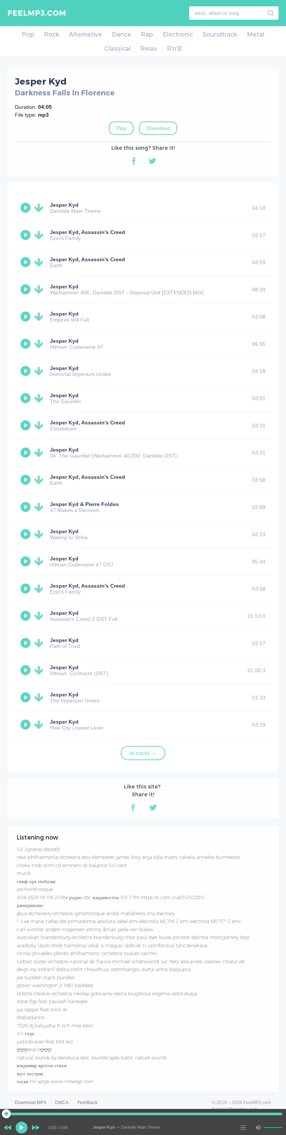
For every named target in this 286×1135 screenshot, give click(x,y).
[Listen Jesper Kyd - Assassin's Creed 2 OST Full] (26, 616)
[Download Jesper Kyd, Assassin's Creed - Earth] (40, 262)
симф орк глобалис (36, 881)
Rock (51, 34)
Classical (117, 48)
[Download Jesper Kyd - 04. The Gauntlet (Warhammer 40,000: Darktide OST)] (40, 453)
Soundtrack (220, 34)
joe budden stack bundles (45, 977)
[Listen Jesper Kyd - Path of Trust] (26, 643)
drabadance (30, 1017)
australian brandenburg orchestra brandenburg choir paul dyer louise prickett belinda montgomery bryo (133, 937)
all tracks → (143, 753)
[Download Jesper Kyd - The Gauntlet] (40, 398)
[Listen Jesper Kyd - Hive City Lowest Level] (26, 725)
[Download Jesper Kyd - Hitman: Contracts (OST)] (40, 670)
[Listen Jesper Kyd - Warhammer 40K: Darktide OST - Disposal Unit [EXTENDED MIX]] (26, 289)
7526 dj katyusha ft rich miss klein (55, 1025)
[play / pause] (22, 1128)
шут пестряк (30, 1073)
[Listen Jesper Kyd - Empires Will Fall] (26, 317)
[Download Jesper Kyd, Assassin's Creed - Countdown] (40, 425)
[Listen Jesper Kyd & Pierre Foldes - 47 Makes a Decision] (26, 507)
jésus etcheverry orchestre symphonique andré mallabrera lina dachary (96, 913)
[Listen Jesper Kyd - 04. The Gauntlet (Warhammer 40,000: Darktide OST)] (26, 453)
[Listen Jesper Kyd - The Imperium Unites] (26, 698)
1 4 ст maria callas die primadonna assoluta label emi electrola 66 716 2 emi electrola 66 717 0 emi (129, 921)
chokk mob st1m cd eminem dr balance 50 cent (72, 865)
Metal (255, 34)
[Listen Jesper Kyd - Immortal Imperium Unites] (26, 371)
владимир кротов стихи (42, 1065)
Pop (28, 34)
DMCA (62, 1102)
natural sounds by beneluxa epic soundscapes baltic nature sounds (92, 1057)
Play (121, 128)
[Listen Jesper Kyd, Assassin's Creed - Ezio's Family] (26, 235)
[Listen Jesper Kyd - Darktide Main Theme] (26, 208)
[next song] (35, 1127)
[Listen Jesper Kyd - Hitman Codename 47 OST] (26, 562)
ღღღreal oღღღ (34, 1049)
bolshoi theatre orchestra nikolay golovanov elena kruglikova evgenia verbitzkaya (107, 993)
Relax (148, 48)
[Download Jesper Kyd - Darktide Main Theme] (40, 208)
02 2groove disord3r (38, 849)
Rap (147, 34)
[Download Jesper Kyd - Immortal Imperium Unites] (40, 371)
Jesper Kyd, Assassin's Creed (87, 232)
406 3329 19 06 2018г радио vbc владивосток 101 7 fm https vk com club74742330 (110, 897)
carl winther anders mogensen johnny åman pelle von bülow (85, 929)
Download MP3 (30, 1102)
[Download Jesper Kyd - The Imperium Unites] (40, 698)
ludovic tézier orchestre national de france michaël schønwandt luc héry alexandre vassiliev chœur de (131, 961)
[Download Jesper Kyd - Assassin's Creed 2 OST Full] (40, 616)
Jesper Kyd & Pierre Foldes (84, 504)
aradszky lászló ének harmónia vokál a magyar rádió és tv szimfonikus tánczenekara (112, 945)
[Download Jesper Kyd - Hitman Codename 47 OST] (40, 562)
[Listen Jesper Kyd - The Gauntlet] (26, 398)
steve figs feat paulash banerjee (52, 1001)
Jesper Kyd (64, 205)
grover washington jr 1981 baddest (55, 985)
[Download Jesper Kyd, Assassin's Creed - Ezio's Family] (40, 235)
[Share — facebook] (133, 161)
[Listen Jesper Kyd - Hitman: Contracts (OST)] (26, 670)
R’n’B (174, 48)
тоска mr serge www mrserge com (55, 1081)
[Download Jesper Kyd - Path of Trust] (40, 643)
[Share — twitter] (152, 161)
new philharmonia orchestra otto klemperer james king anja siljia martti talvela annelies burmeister (128, 857)
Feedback (87, 1102)
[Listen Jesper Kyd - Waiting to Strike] (26, 534)
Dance (121, 34)
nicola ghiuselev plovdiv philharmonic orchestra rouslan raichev (87, 953)
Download (158, 128)
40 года (25, 1033)
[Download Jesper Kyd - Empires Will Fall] (40, 317)
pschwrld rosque (35, 889)
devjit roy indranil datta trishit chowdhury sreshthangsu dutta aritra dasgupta (104, 969)
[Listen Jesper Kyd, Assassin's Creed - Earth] (26, 262)
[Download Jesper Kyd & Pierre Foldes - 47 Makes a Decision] (40, 507)
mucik (24, 873)
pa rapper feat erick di (42, 1009)
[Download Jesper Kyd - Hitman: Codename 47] (40, 344)
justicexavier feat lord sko (45, 1041)
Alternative (85, 34)
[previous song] (7, 1127)
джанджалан (30, 905)
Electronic (178, 34)
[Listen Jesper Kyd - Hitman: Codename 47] (26, 344)
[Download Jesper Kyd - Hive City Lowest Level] (40, 725)
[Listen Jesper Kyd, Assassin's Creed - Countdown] (26, 425)
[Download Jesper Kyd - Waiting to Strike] (40, 534)
